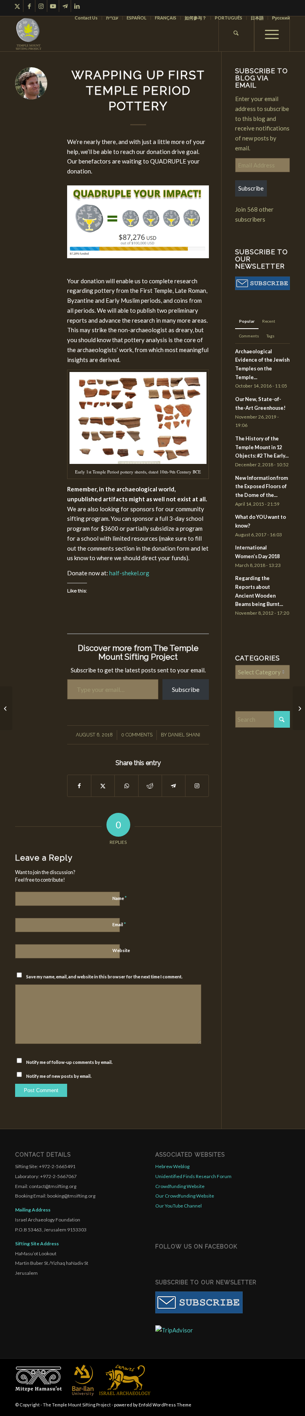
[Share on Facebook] (79, 786)
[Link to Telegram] (65, 6)
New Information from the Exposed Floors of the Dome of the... (261, 486)
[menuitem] (86, 18)
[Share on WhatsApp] (126, 786)
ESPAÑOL (137, 17)
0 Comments (136, 735)
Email (119, 924)
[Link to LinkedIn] (77, 6)
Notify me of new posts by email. (58, 1076)
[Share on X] (102, 786)
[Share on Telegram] (173, 786)
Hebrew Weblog (172, 1166)
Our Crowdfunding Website (184, 1196)
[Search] (236, 33)
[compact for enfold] (28, 33)
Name (119, 898)
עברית (112, 17)
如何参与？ (196, 17)
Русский (281, 17)
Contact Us (86, 17)
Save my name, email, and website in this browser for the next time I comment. (104, 976)
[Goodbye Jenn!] (299, 708)
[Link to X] (17, 6)
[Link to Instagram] (41, 6)
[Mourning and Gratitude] (6, 708)
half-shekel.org (129, 573)
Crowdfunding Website (180, 1186)
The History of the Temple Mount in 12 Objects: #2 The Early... (262, 447)
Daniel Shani (184, 735)
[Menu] (272, 33)
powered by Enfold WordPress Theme (152, 1404)
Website (121, 950)
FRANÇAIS (165, 17)
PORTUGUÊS (228, 17)
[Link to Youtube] (53, 6)
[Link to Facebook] (29, 6)
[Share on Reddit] (150, 786)
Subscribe (185, 689)
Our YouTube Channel (178, 1206)
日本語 (257, 17)
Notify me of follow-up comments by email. (69, 1062)
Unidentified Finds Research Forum (193, 1176)
